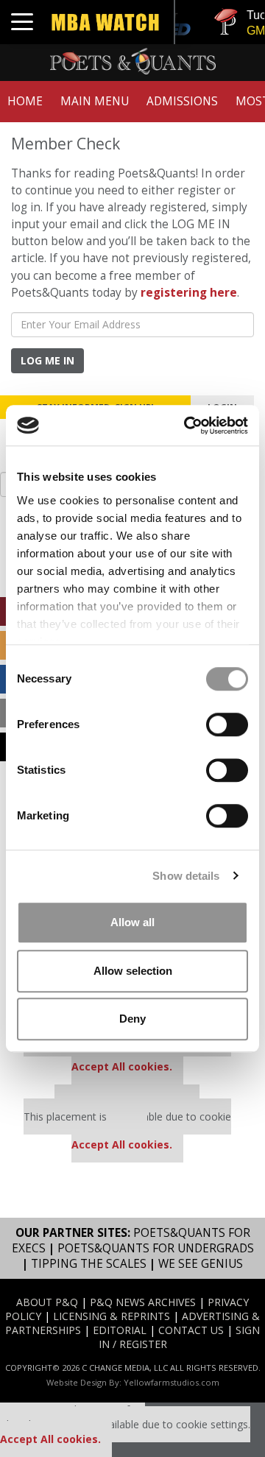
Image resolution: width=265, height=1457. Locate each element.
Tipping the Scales (88, 1263)
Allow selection (132, 970)
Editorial (119, 1330)
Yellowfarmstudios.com (171, 1382)
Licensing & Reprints (111, 1316)
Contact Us (191, 1330)
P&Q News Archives (143, 1302)
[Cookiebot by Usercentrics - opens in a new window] (187, 425)
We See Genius (200, 1263)
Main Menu (94, 101)
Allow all (132, 922)
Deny (132, 1018)
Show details (185, 875)
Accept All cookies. (121, 1066)
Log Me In (47, 360)
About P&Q (47, 1302)
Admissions (182, 101)
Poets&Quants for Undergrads (155, 1248)
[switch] (227, 724)
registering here (189, 292)
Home (25, 101)
